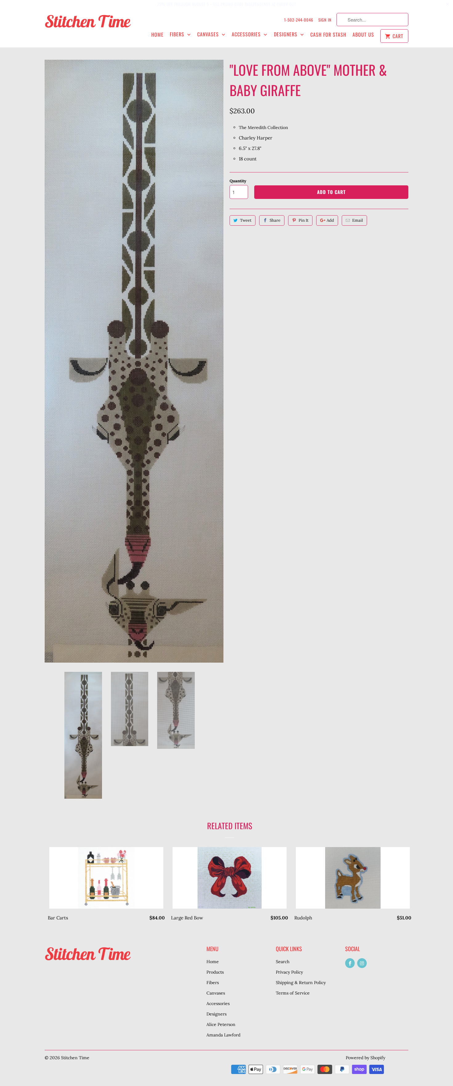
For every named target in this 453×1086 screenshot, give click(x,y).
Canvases (208, 34)
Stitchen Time (75, 1057)
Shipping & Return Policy (301, 982)
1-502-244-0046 (298, 20)
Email (357, 220)
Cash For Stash (328, 34)
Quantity (238, 181)
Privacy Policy (289, 972)
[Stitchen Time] (88, 24)
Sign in (325, 20)
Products (215, 972)
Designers (286, 34)
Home (157, 34)
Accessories (247, 34)
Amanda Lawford (223, 1035)
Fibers (178, 34)
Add (330, 220)
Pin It (303, 220)
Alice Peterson (220, 1024)
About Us (363, 34)
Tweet (245, 220)
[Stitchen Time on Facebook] (350, 963)
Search (282, 961)
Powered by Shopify (365, 1057)
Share (275, 220)
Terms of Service (293, 993)
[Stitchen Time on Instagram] (362, 963)
